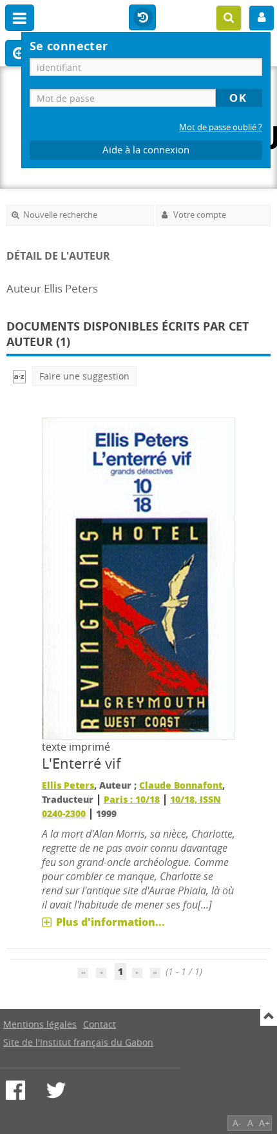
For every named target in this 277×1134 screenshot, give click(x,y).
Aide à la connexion (145, 150)
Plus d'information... (110, 922)
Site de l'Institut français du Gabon (78, 1042)
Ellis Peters (68, 785)
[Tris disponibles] (19, 376)
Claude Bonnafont (180, 785)
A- (237, 1123)
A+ (264, 1123)
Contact (99, 1024)
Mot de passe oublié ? (220, 127)
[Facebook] (15, 1090)
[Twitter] (56, 1090)
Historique (142, 18)
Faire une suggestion (84, 376)
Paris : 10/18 (132, 799)
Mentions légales (40, 1024)
